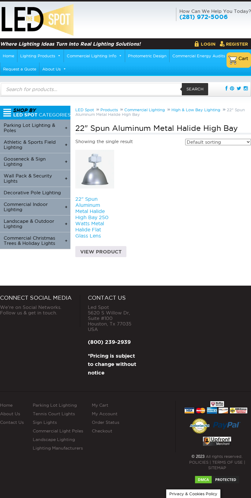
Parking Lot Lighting (55, 405)
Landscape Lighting (54, 439)
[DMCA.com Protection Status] (217, 478)
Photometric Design (147, 56)
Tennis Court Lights (54, 413)
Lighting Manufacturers (58, 448)
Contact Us (12, 422)
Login (208, 44)
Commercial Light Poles (58, 430)
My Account (105, 413)
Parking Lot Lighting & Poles (35, 128)
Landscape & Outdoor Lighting (35, 224)
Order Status (105, 422)
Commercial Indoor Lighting (35, 207)
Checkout (102, 430)
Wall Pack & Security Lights (35, 178)
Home (8, 56)
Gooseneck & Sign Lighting (35, 161)
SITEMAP (217, 468)
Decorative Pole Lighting (32, 192)
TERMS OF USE (227, 462)
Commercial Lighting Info (91, 56)
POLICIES (198, 462)
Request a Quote (19, 69)
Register (237, 44)
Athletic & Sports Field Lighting (35, 144)
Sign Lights (45, 422)
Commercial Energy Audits (198, 56)
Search (195, 89)
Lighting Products (37, 56)
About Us (51, 69)
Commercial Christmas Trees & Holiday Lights (35, 240)
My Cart (100, 405)
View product (101, 251)
